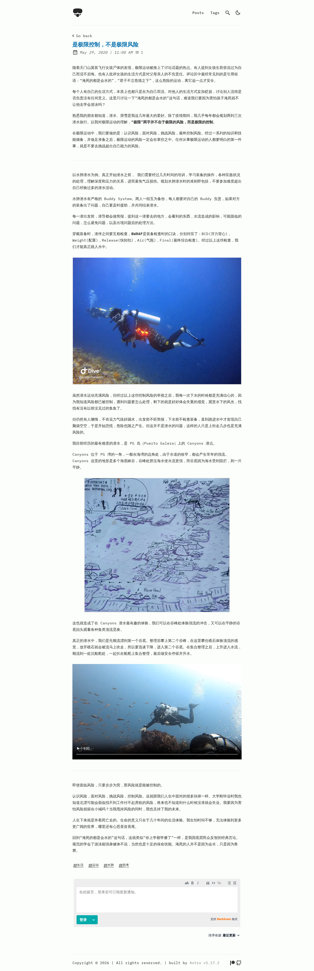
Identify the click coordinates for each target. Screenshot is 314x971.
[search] (227, 13)
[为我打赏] (232, 963)
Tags (215, 12)
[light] (238, 12)
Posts (198, 12)
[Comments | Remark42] (157, 910)
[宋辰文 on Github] (239, 963)
